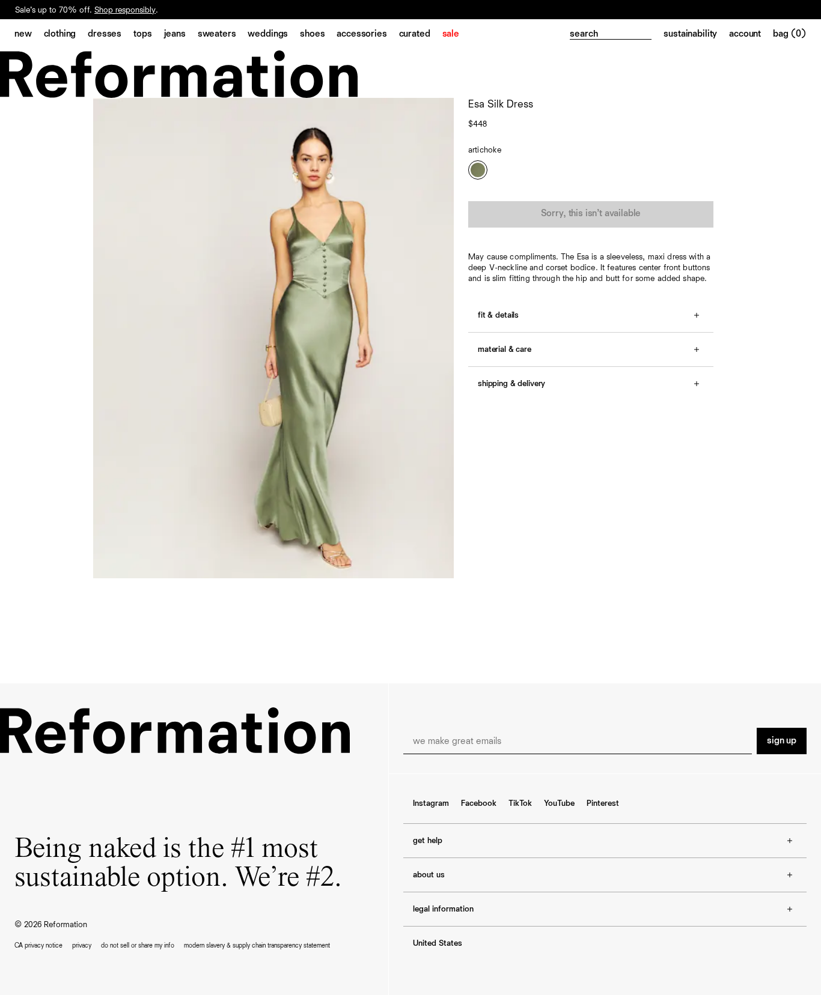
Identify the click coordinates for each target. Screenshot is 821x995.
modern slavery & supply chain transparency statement (257, 945)
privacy (81, 945)
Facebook (478, 803)
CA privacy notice (38, 945)
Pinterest (603, 803)
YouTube (559, 803)
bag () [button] (790, 34)
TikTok (520, 803)
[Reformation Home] (410, 74)
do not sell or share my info (137, 945)
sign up (781, 741)
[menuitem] (29, 34)
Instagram (431, 803)
